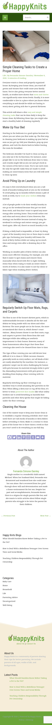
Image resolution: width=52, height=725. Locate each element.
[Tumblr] (33, 437)
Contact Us (31, 643)
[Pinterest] (24, 437)
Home (5, 585)
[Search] (47, 17)
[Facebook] (9, 437)
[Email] (38, 437)
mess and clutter (41, 94)
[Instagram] (28, 437)
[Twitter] (14, 437)
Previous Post (8, 515)
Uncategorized (9, 601)
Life (4, 75)
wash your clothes (28, 195)
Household (7, 589)
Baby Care (7, 581)
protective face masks (25, 391)
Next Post (45, 515)
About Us (20, 643)
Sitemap (29, 720)
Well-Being (7, 605)
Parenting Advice (10, 597)
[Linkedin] (19, 437)
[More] (42, 437)
